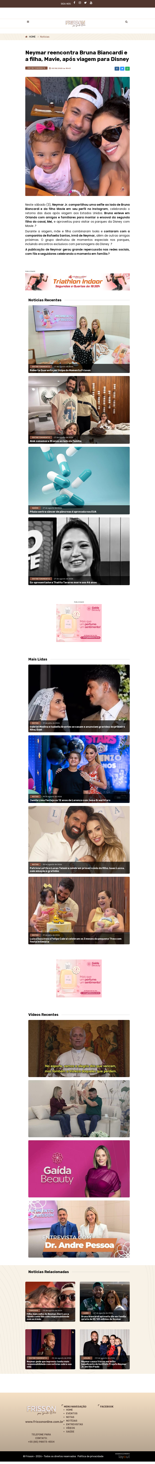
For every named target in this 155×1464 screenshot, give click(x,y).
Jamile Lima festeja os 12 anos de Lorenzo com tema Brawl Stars (70, 800)
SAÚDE (70, 1431)
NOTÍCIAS (71, 1420)
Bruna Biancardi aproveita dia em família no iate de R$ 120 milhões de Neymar (103, 1317)
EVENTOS (72, 1413)
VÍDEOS (70, 1428)
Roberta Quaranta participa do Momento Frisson (60, 370)
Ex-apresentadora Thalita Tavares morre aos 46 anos (63, 582)
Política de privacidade (90, 1456)
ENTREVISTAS (74, 1424)
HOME (32, 36)
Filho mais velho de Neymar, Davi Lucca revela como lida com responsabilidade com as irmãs (48, 1316)
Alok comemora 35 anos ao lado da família (55, 441)
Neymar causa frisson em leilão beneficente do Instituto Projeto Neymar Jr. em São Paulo (103, 1364)
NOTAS (70, 1417)
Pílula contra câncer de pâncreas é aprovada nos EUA (63, 511)
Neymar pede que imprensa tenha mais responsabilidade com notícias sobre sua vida (49, 1364)
